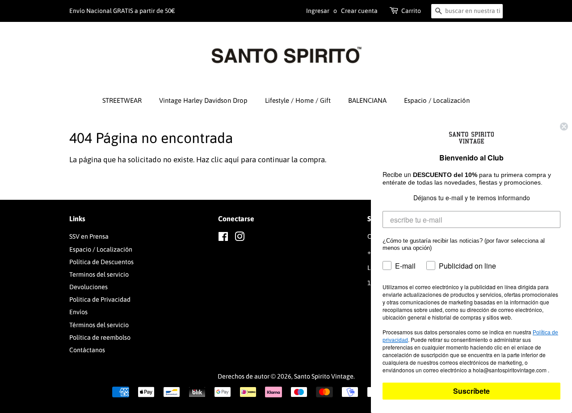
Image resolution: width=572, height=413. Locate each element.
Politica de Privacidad (99, 299)
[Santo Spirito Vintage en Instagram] (239, 238)
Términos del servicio (99, 325)
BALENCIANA (367, 100)
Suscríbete (471, 391)
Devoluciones (88, 287)
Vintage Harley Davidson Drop (203, 100)
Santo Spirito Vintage (323, 376)
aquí (231, 159)
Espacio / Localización (437, 100)
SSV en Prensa (89, 236)
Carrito (411, 10)
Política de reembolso (99, 337)
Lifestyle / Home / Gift (298, 100)
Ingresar (317, 10)
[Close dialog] (563, 126)
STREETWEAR (122, 100)
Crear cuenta (359, 10)
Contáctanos (87, 350)
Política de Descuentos (101, 262)
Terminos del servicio (99, 274)
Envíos (78, 312)
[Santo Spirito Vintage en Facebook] (223, 238)
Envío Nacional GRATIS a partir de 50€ (122, 10)
